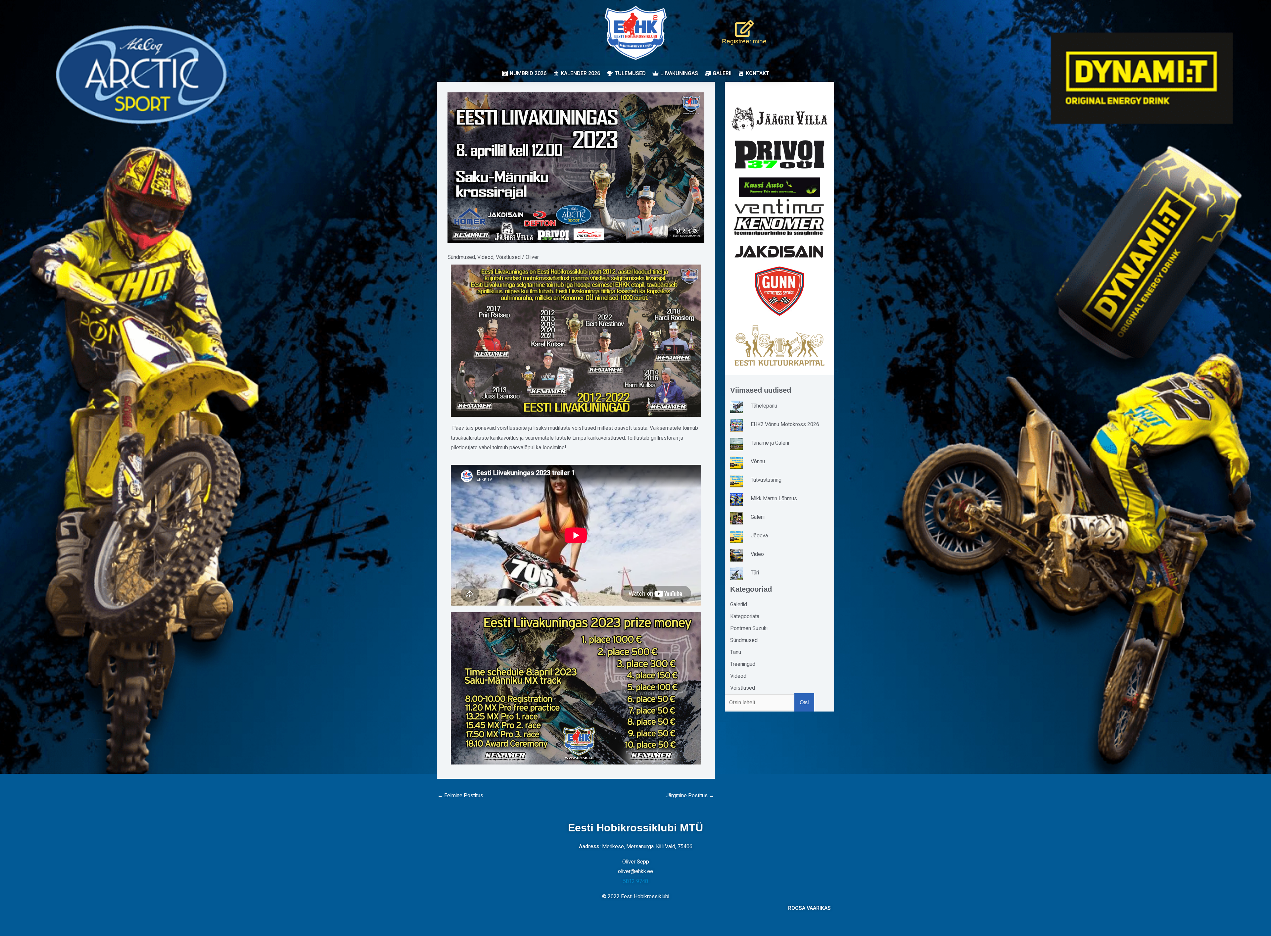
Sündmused (461, 257)
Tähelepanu (764, 406)
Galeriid (738, 605)
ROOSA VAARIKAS (809, 908)
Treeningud (742, 664)
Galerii (758, 517)
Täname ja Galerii (770, 443)
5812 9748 (635, 881)
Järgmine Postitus (690, 796)
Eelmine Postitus (460, 796)
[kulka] (779, 345)
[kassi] (779, 187)
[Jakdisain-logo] (779, 251)
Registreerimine (744, 41)
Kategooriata (744, 616)
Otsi (804, 702)
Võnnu (758, 462)
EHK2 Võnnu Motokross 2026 (785, 424)
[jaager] (779, 119)
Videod (485, 257)
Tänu (735, 652)
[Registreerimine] (744, 28)
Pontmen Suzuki (749, 628)
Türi (755, 573)
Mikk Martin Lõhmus (774, 499)
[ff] (779, 217)
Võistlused (508, 257)
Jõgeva (759, 536)
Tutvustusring (766, 480)
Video (757, 554)
